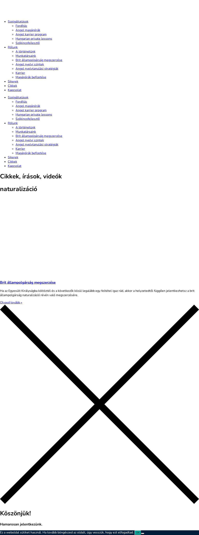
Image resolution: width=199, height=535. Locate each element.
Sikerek (13, 81)
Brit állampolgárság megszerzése (39, 60)
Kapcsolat (14, 90)
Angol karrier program (31, 34)
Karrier (20, 73)
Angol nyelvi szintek (30, 64)
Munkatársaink (26, 56)
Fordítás (21, 26)
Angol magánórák (28, 30)
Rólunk (13, 47)
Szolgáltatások (18, 21)
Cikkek (12, 86)
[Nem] (142, 533)
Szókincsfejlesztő (28, 43)
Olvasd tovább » (11, 302)
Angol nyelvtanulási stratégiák (37, 69)
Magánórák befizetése (31, 77)
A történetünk (25, 51)
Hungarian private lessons (34, 39)
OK (138, 532)
